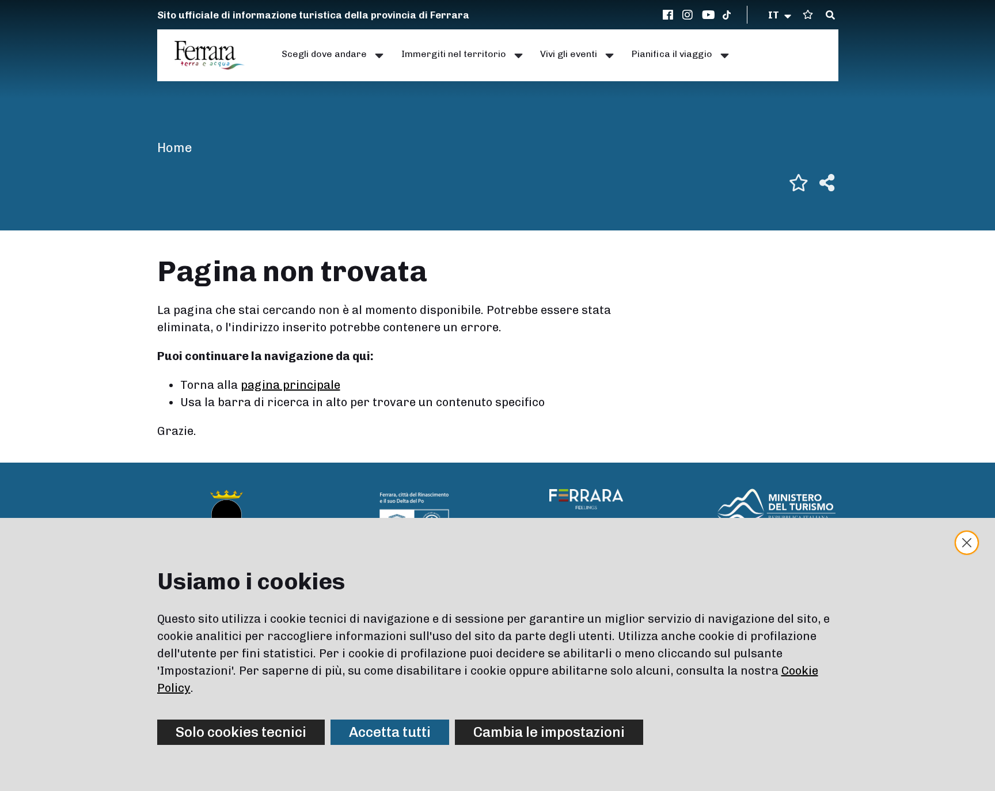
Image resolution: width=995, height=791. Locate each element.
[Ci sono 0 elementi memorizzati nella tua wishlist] (808, 14)
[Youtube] (709, 15)
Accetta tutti (390, 732)
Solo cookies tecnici (241, 732)
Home (174, 148)
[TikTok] (726, 15)
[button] (780, 15)
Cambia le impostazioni (549, 732)
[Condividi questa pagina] (826, 182)
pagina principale (290, 385)
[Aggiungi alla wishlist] (798, 182)
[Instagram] (689, 15)
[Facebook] (669, 15)
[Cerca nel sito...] (830, 15)
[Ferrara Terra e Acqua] (215, 55)
